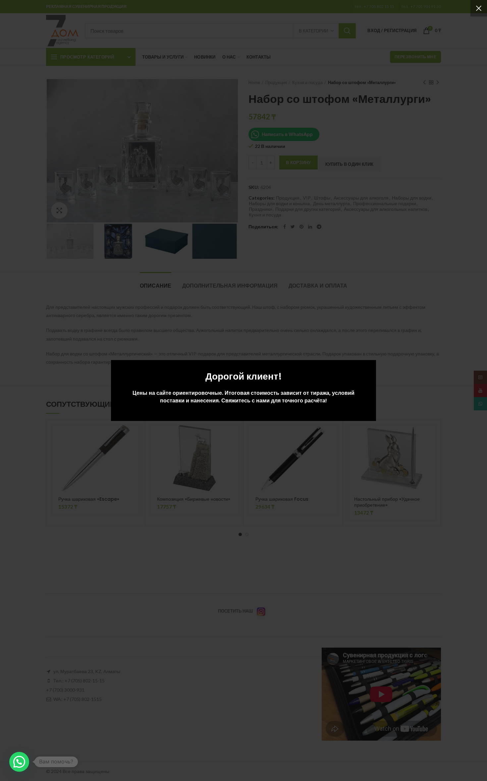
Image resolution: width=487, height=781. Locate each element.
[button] (19, 762)
